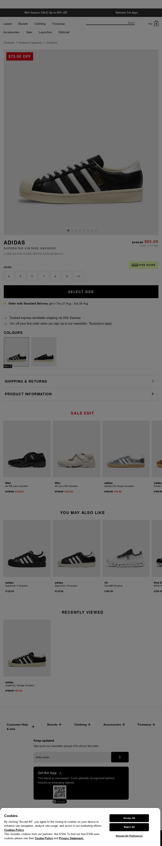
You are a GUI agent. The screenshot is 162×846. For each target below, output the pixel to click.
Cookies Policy (14, 830)
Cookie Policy (44, 838)
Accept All (129, 818)
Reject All (129, 827)
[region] (80, 826)
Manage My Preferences (129, 836)
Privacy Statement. (71, 838)
